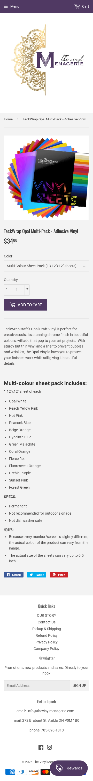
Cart (85, 6)
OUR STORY (46, 615)
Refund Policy (47, 635)
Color (8, 256)
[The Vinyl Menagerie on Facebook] (41, 748)
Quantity (11, 280)
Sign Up (79, 686)
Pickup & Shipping (46, 629)
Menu (14, 6)
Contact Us (47, 622)
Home (8, 119)
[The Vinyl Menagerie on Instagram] (49, 748)
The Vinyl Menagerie (48, 762)
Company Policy (46, 649)
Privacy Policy (46, 642)
